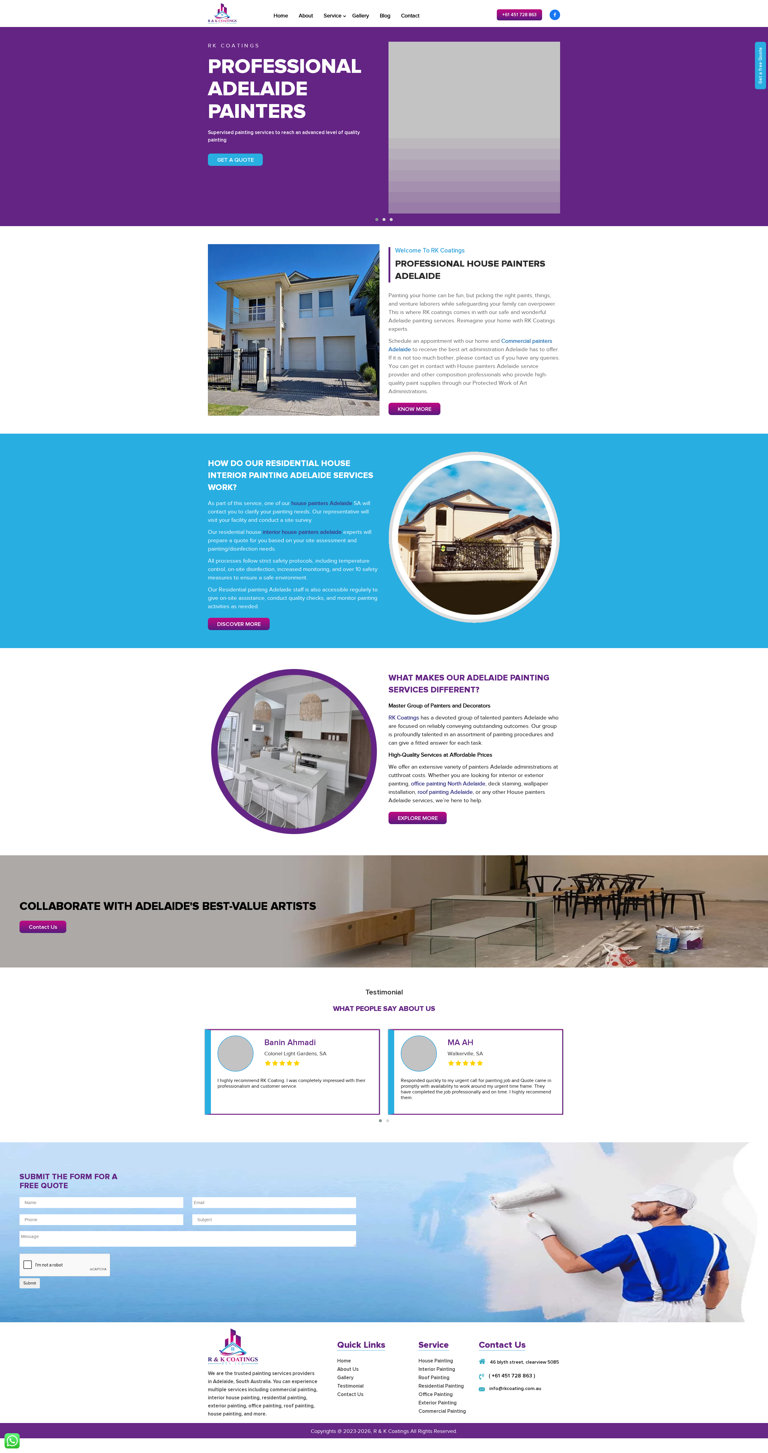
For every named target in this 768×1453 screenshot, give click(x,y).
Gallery (360, 16)
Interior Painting (436, 1369)
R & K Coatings (391, 1431)
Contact (410, 16)
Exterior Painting (437, 1403)
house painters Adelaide (321, 503)
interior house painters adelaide (302, 532)
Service (332, 16)
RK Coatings (403, 717)
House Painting (435, 1361)
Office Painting (435, 1394)
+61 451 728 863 (519, 15)
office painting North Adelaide (448, 783)
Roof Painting (433, 1377)
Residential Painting (441, 1386)
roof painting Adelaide (445, 792)
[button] (376, 220)
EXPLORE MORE (418, 818)
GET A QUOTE (235, 160)
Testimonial (350, 1386)
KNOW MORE (414, 409)
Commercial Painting (442, 1411)
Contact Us (43, 927)
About (306, 16)
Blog (385, 16)
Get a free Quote (760, 65)
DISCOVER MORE (239, 624)
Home (281, 16)
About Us (347, 1369)
